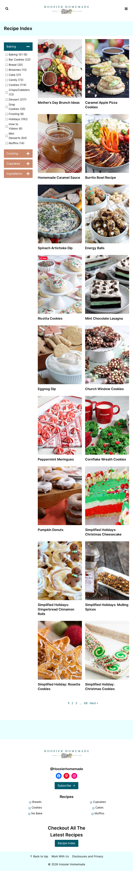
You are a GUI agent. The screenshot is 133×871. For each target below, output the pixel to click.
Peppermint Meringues (56, 459)
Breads (37, 801)
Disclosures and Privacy (87, 856)
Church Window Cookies (104, 389)
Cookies (37, 807)
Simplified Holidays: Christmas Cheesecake (103, 532)
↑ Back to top (39, 856)
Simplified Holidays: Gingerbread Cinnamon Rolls (56, 609)
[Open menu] (126, 8)
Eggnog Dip (47, 389)
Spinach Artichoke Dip (55, 248)
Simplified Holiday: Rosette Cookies (59, 686)
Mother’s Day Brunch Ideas (59, 103)
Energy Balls (94, 248)
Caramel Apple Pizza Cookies (101, 105)
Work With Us (60, 856)
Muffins (99, 813)
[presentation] (60, 68)
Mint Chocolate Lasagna (104, 318)
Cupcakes (99, 801)
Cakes (99, 807)
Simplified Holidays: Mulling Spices (106, 607)
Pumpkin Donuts (50, 530)
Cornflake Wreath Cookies (105, 459)
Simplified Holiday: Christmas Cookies (100, 686)
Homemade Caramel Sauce (59, 178)
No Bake (36, 813)
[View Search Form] (7, 9)
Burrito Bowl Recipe (100, 178)
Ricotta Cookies (50, 318)
